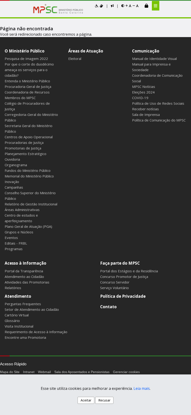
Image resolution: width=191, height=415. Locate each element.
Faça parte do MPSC (120, 263)
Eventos (11, 237)
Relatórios (13, 287)
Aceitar (86, 400)
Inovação (12, 181)
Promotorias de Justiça (23, 148)
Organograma (16, 165)
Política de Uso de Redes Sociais (158, 103)
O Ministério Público (24, 51)
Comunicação (145, 51)
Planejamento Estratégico (25, 153)
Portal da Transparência (24, 271)
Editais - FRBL (16, 243)
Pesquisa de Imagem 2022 (26, 58)
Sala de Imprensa (146, 114)
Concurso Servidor (115, 282)
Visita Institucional (19, 326)
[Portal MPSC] (60, 9)
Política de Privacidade (123, 296)
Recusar (104, 400)
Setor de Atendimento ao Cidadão (32, 309)
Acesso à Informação (25, 263)
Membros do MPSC (20, 97)
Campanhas (14, 187)
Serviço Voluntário (114, 287)
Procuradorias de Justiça (24, 142)
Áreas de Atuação (85, 51)
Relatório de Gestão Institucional (31, 204)
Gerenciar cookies (126, 372)
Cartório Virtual (17, 315)
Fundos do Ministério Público (28, 170)
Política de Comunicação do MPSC (159, 120)
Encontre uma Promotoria (25, 337)
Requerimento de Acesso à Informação (36, 331)
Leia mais (141, 388)
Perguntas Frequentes (23, 303)
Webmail (44, 372)
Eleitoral (74, 58)
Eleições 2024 (143, 92)
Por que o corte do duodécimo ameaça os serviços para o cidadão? (29, 70)
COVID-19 (140, 97)
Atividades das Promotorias (27, 282)
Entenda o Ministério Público (27, 81)
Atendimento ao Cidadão (24, 276)
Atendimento (18, 296)
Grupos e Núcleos (19, 232)
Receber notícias (145, 109)
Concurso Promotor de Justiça (124, 276)
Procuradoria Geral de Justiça (28, 86)
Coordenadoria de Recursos (27, 92)
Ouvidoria (12, 159)
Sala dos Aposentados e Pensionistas (81, 372)
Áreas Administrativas (22, 209)
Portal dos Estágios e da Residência (129, 271)
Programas (14, 248)
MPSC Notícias (143, 86)
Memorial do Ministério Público (29, 176)
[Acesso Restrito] (146, 5)
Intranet (28, 372)
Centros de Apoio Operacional (29, 137)
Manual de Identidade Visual (154, 58)
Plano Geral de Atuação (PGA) (28, 226)
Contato (108, 306)
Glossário (12, 320)
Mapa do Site (10, 372)
